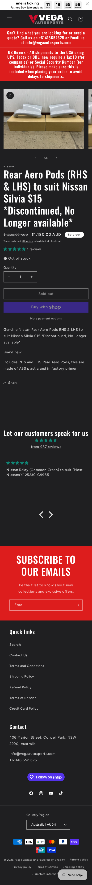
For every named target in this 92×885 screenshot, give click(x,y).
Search (15, 645)
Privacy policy (22, 866)
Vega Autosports (26, 859)
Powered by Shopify (51, 859)
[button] (9, 19)
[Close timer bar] (87, 4)
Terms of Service (23, 698)
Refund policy (79, 859)
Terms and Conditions (26, 666)
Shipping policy (73, 866)
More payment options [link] (46, 318)
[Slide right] (56, 158)
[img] (46, 440)
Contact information (48, 874)
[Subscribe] (77, 605)
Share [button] (13, 383)
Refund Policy (20, 687)
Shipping (27, 241)
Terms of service (47, 866)
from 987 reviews (46, 447)
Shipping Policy (21, 676)
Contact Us (18, 655)
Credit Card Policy (24, 709)
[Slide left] (35, 158)
